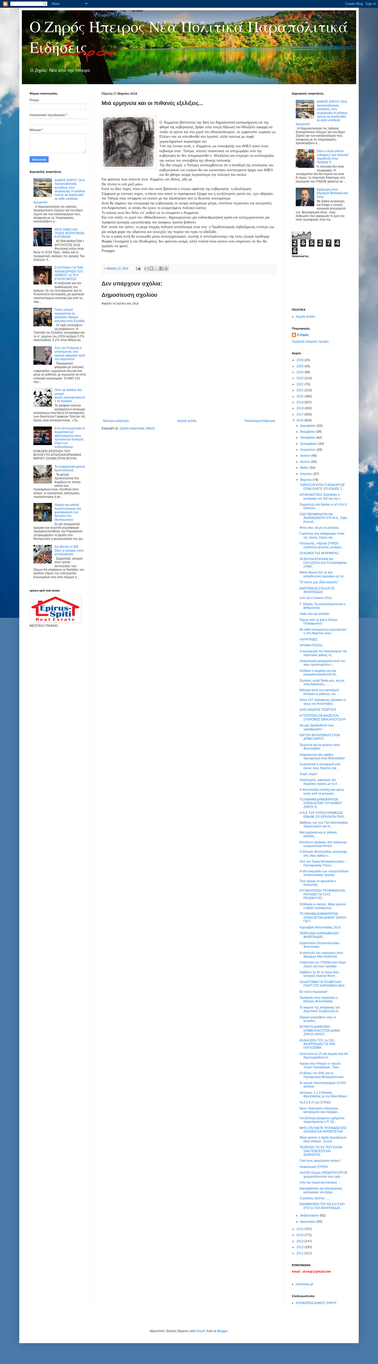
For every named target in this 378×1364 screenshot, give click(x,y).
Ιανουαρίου (308, 1221)
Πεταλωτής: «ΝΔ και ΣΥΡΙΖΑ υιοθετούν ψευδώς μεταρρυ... (322, 545)
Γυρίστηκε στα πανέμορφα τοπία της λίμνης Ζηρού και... (322, 535)
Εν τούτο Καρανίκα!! (313, 992)
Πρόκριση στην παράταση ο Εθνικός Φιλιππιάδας (319, 999)
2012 (300, 1247)
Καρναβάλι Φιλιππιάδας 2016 (320, 927)
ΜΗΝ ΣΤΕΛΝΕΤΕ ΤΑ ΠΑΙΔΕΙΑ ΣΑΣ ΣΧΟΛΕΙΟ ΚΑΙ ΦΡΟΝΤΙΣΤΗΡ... (323, 1129)
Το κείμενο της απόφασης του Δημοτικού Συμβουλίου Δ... (320, 1009)
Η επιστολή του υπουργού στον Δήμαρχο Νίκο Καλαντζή (321, 954)
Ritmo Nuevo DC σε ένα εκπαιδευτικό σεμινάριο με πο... (323, 574)
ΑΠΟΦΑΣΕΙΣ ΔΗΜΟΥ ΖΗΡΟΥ (316, 1303)
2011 (300, 1253)
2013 (300, 1241)
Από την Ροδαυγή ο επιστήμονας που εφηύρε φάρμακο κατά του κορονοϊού (70, 353)
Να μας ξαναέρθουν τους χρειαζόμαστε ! (317, 727)
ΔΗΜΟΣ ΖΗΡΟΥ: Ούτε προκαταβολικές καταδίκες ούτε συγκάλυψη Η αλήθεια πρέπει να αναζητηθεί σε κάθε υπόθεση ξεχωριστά (59, 191)
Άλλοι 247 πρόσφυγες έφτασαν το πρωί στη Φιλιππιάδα (323, 701)
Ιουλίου (305, 455)
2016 (300, 420)
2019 (300, 402)
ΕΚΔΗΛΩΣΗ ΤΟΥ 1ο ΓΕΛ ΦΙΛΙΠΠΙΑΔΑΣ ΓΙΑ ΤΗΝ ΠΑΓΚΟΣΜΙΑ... (317, 1044)
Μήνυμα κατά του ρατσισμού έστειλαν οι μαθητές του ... (319, 692)
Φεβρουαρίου (310, 1215)
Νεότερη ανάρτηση (116, 421)
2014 (300, 1235)
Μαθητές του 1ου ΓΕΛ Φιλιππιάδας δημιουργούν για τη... (324, 824)
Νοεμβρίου (308, 431)
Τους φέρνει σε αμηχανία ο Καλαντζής (318, 883)
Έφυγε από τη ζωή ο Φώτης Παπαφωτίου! (319, 621)
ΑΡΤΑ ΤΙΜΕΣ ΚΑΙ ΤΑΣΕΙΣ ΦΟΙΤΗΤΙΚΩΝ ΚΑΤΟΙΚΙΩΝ (69, 233)
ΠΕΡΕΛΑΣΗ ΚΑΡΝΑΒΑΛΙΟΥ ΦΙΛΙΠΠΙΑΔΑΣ (319, 935)
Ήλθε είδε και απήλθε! (314, 614)
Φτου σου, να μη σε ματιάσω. (319, 527)
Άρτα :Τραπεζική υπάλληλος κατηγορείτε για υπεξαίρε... (320, 1110)
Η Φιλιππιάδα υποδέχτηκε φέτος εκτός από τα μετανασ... (322, 791)
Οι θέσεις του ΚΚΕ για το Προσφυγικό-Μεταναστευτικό (322, 1075)
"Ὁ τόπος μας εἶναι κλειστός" (319, 582)
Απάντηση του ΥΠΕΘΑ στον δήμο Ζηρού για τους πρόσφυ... (323, 964)
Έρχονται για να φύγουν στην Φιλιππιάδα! (320, 746)
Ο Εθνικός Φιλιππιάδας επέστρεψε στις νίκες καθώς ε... (323, 853)
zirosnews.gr (304, 1284)
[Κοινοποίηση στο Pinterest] (166, 268)
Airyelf (200, 1331)
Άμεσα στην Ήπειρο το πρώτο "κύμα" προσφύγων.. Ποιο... (320, 1065)
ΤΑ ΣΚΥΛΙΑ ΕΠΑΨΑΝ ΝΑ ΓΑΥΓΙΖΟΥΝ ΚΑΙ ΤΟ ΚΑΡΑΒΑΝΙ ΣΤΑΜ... (323, 562)
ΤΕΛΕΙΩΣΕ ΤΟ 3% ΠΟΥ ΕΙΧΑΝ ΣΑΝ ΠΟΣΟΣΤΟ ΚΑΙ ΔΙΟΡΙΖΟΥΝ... (321, 1151)
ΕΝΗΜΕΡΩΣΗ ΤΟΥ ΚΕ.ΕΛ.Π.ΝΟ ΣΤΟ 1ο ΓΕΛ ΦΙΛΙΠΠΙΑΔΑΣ (322, 1206)
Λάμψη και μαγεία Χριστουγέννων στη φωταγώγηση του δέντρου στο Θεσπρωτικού (68, 512)
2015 (300, 1229)
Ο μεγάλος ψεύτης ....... (315, 1198)
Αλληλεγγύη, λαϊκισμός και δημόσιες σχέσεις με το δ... (319, 781)
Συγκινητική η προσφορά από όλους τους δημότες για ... (320, 766)
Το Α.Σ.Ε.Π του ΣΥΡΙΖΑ (315, 1102)
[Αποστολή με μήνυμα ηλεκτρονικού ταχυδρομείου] (146, 268)
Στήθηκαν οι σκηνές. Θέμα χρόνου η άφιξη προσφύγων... (323, 906)
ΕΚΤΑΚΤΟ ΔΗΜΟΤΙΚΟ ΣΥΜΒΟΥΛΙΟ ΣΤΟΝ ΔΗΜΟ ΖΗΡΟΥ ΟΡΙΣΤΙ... (320, 1030)
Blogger (222, 1331)
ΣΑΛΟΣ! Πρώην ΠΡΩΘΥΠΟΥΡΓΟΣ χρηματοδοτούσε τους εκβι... (323, 1174)
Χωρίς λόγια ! (309, 774)
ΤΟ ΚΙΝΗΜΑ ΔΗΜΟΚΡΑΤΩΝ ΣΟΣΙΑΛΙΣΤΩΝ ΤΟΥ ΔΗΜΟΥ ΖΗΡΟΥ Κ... (321, 803)
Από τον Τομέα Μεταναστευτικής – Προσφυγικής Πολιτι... (323, 863)
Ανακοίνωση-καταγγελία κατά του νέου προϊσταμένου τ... (322, 662)
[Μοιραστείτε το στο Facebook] (161, 268)
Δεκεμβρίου (308, 426)
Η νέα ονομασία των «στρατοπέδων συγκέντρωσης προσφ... (324, 873)
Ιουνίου (305, 462)
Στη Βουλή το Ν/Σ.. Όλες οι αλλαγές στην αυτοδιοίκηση (69, 550)
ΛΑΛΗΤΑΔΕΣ (309, 639)
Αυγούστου (308, 449)
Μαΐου (305, 468)
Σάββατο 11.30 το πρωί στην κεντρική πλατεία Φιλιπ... (319, 974)
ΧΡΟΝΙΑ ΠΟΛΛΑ (311, 645)
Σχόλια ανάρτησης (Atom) (137, 428)
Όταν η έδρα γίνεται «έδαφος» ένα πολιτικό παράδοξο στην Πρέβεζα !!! (332, 156)
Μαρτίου (306, 480)
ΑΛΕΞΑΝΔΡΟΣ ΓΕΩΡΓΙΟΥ (318, 709)
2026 (300, 360)
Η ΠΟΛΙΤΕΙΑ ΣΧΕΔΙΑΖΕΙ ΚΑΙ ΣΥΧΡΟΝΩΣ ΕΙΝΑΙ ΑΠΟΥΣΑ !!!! (323, 717)
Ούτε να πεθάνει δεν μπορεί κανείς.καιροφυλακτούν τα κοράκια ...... (70, 395)
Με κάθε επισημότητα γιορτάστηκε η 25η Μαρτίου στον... (323, 631)
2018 (300, 408)
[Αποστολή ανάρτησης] (138, 268)
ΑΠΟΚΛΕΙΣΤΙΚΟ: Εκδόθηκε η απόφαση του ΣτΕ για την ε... (321, 496)
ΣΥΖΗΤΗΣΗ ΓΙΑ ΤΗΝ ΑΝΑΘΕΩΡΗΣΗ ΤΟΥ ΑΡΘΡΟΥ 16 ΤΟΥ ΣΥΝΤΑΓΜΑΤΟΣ (69, 273)
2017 (300, 414)
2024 (300, 372)
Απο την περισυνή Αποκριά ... (320, 1182)
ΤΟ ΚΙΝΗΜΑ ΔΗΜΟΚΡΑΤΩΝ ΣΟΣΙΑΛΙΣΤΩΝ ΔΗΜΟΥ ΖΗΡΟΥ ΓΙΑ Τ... (323, 917)
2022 (300, 384)
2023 (300, 378)
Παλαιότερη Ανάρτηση (260, 421)
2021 (300, 390)
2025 (300, 366)
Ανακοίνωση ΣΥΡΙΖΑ (314, 1167)
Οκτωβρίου (308, 437)
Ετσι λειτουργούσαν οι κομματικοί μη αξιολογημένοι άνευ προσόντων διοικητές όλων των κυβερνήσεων (70, 438)
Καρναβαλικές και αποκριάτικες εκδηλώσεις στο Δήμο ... (321, 1190)
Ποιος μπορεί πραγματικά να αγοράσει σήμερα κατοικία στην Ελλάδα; (70, 315)
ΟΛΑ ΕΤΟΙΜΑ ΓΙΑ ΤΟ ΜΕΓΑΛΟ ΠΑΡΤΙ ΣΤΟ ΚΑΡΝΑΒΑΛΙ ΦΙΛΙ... (323, 983)
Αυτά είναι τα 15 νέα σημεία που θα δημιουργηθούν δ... (324, 1055)
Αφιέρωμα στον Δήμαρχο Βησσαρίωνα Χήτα (332, 193)
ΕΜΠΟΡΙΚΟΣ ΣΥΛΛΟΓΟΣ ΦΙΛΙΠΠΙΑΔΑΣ (317, 590)
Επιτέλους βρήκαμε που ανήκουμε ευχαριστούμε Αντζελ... (323, 844)
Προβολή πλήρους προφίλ (310, 341)
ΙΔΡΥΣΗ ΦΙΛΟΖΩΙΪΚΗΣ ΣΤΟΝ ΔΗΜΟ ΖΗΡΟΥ (320, 737)
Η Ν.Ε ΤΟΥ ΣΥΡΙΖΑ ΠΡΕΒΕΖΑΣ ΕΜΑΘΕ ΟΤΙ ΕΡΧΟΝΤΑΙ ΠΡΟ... (323, 814)
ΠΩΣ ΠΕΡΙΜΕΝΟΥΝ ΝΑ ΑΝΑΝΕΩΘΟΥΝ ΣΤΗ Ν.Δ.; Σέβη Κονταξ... (323, 518)
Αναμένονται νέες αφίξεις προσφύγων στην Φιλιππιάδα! (322, 756)
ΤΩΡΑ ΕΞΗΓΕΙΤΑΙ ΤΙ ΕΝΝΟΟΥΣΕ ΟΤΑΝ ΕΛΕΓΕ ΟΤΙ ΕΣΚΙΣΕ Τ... (322, 486)
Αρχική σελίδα (186, 421)
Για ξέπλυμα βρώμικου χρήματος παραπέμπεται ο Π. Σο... (322, 1120)
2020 (300, 396)
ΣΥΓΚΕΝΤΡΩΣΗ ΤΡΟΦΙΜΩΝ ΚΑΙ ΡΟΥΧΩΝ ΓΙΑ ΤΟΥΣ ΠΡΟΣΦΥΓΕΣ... (322, 894)
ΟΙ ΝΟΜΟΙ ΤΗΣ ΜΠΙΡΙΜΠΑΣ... (320, 553)
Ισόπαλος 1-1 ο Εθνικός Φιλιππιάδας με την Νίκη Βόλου (323, 1094)
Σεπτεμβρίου (309, 444)
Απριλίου (306, 474)
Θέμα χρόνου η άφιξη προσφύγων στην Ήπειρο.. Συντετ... (323, 1139)
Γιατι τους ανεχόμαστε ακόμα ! (320, 1160)
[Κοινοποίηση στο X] (156, 268)
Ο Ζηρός (303, 335)
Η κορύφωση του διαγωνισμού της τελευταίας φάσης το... (323, 653)
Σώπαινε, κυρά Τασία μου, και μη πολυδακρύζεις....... (322, 682)
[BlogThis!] (151, 268)
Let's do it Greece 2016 (316, 598)
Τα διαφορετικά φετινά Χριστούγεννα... (70, 468)
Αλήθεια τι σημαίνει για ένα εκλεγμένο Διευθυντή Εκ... (319, 672)
